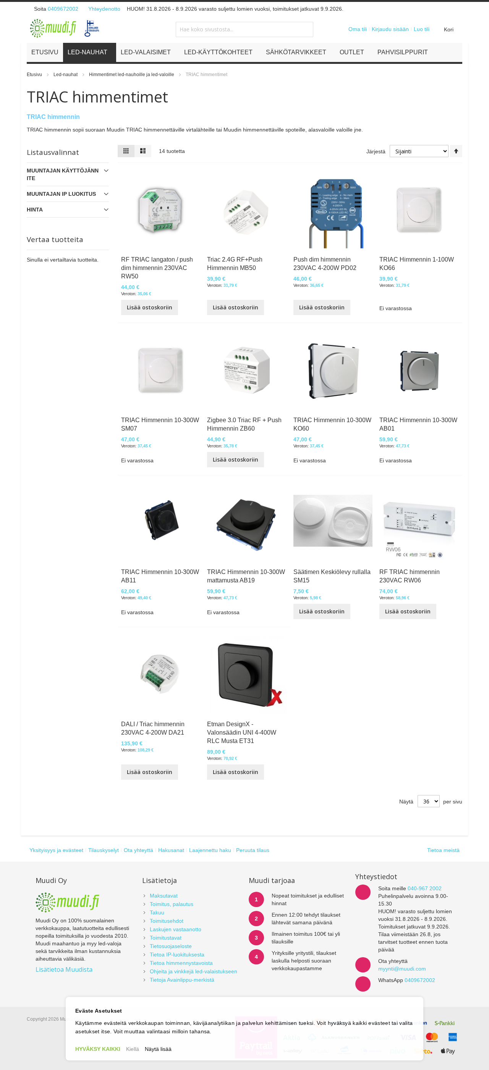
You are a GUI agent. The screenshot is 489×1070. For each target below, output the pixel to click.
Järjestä (375, 151)
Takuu (157, 912)
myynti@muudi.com (402, 969)
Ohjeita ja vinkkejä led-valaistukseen (193, 971)
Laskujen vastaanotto (175, 929)
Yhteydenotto (104, 9)
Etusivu (35, 74)
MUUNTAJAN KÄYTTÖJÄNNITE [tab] (63, 174)
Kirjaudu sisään (390, 29)
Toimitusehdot (166, 921)
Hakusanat (171, 850)
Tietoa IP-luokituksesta (177, 954)
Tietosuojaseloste (171, 946)
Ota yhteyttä (138, 850)
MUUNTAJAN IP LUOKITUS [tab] (61, 194)
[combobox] (244, 29)
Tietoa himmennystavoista (181, 963)
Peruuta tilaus (252, 850)
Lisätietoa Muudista (64, 969)
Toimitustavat (165, 938)
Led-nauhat (66, 74)
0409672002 (63, 9)
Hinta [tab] (35, 210)
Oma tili (357, 29)
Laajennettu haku (210, 850)
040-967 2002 (425, 888)
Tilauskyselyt (103, 850)
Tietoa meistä (443, 850)
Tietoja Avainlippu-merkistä (182, 980)
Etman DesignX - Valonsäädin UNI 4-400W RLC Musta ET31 (241, 732)
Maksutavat (164, 896)
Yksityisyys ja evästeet (56, 850)
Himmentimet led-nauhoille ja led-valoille (132, 74)
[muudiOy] (65, 28)
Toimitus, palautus (171, 904)
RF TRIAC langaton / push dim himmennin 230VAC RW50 (157, 268)
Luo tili (421, 29)
